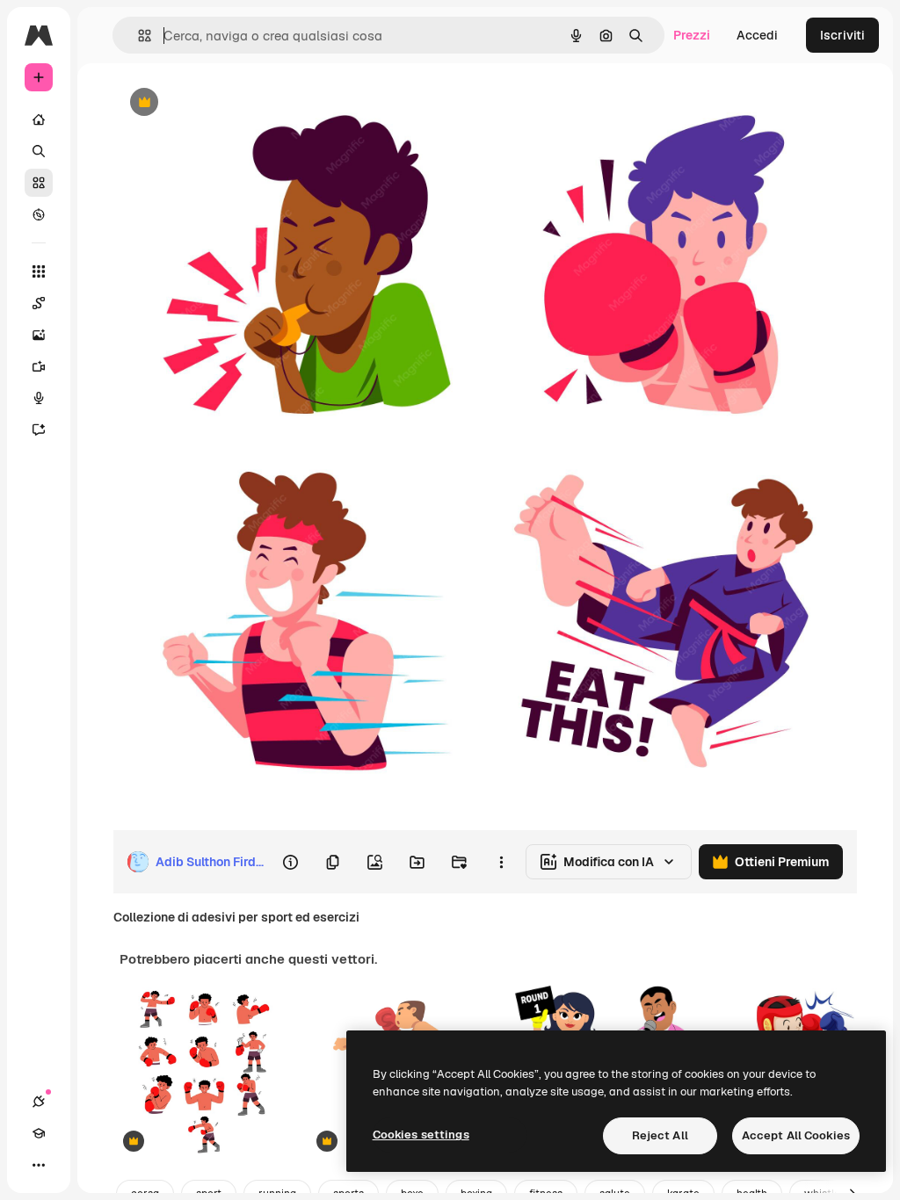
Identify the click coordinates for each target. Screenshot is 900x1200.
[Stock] (39, 183)
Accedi (757, 35)
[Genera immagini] (39, 335)
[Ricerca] (39, 151)
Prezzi (691, 35)
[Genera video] (39, 366)
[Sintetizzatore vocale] (39, 398)
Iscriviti (842, 35)
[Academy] (39, 1133)
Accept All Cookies (796, 1135)
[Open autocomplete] (137, 35)
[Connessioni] (39, 1102)
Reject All (660, 1135)
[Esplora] (39, 214)
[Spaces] (39, 303)
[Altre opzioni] (501, 861)
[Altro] (39, 1165)
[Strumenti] (39, 271)
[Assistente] (39, 430)
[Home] (39, 119)
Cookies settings (421, 1134)
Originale (228, 103)
